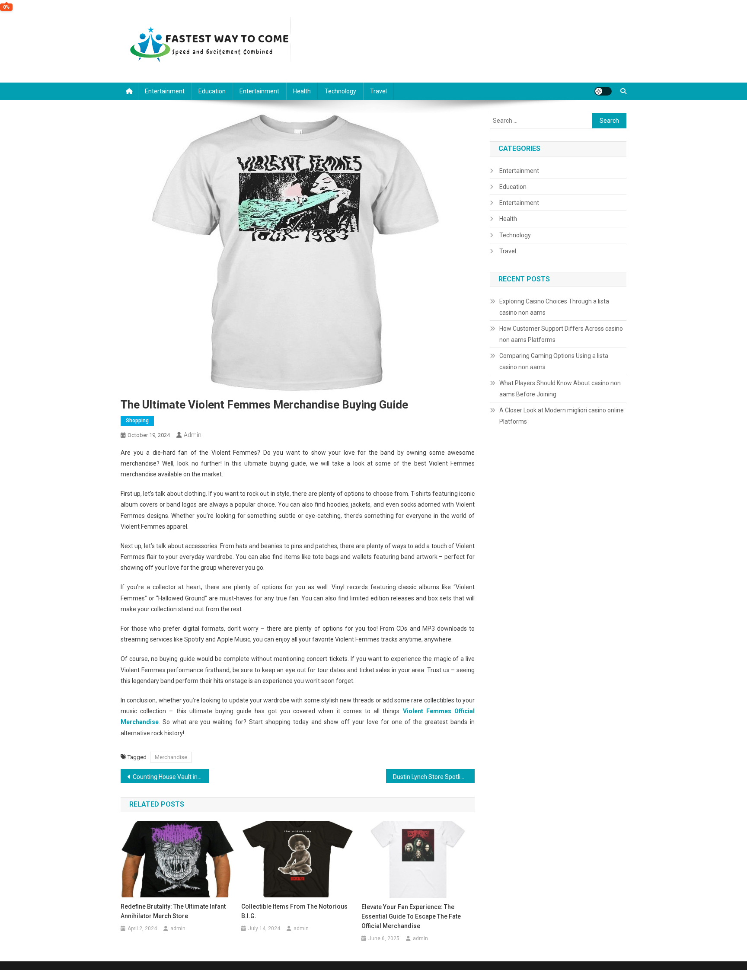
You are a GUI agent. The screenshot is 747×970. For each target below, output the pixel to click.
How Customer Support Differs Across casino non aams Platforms (561, 334)
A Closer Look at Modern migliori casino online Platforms (561, 416)
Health (302, 91)
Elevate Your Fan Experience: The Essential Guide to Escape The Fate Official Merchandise (411, 916)
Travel (378, 91)
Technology (340, 91)
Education (212, 91)
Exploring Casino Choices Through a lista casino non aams (554, 307)
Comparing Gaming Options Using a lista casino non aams (553, 361)
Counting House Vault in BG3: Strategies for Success (171, 776)
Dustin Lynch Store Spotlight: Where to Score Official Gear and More (434, 776)
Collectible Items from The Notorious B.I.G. (294, 911)
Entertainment (165, 91)
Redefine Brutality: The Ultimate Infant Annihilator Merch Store (173, 911)
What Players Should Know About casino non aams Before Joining (560, 389)
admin (192, 434)
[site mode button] (603, 91)
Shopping (137, 421)
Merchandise (171, 757)
